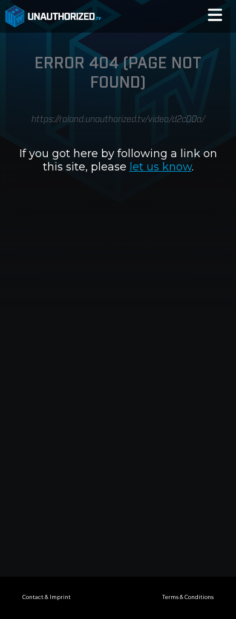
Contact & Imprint (46, 597)
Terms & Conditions (188, 597)
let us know (160, 166)
